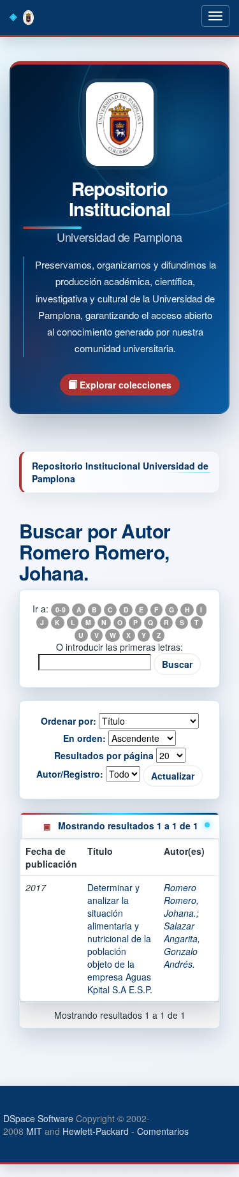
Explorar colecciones (124, 384)
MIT (34, 1131)
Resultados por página (104, 755)
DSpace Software (38, 1118)
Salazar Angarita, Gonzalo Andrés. (182, 944)
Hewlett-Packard (95, 1131)
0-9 (60, 609)
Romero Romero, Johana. (181, 900)
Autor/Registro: (69, 773)
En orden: (84, 738)
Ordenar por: (68, 720)
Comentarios (163, 1131)
